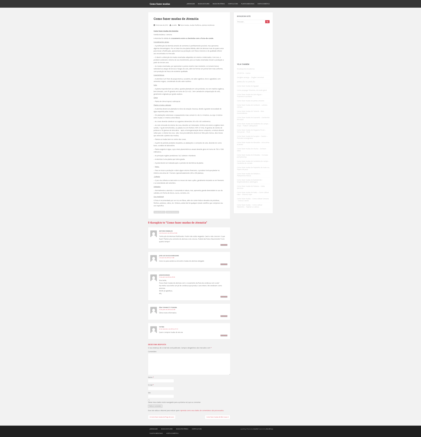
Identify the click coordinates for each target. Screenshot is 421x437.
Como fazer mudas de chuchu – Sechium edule (251, 150)
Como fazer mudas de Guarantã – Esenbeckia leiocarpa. (253, 118)
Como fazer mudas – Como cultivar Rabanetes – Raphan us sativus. (249, 206)
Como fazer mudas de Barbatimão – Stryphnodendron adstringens (250, 181)
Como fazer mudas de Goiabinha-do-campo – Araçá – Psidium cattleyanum (253, 125)
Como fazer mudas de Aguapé (248, 86)
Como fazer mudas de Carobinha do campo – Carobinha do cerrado (253, 162)
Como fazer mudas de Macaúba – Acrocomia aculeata (253, 143)
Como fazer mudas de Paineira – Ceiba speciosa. (251, 187)
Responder (223, 245)
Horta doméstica (264, 4)
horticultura (233, 4)
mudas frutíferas (219, 4)
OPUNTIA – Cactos (244, 73)
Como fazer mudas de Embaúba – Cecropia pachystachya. (252, 156)
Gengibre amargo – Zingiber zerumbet (250, 77)
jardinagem (191, 4)
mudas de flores (203, 4)
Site (149, 393)
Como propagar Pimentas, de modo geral (252, 90)
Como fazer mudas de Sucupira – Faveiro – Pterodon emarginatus (252, 137)
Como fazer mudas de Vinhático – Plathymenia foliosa (249, 175)
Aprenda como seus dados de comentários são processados (202, 410)
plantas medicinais (247, 4)
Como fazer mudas (160, 3)
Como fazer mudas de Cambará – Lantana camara (252, 106)
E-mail (151, 385)
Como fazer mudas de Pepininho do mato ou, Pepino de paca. (253, 168)
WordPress (269, 429)
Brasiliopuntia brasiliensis (246, 69)
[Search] (267, 21)
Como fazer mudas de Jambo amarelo (250, 101)
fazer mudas (184, 25)
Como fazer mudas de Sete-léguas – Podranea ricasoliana (250, 95)
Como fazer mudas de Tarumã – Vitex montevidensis (250, 112)
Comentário (152, 351)
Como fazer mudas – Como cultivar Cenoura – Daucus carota (253, 200)
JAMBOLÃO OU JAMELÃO (246, 82)
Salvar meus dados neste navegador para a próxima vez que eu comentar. (174, 402)
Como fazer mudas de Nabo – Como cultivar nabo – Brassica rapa (253, 193)
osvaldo (174, 25)
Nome (151, 377)
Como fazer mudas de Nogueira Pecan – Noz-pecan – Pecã (251, 131)
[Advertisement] (253, 44)
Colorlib (255, 429)
